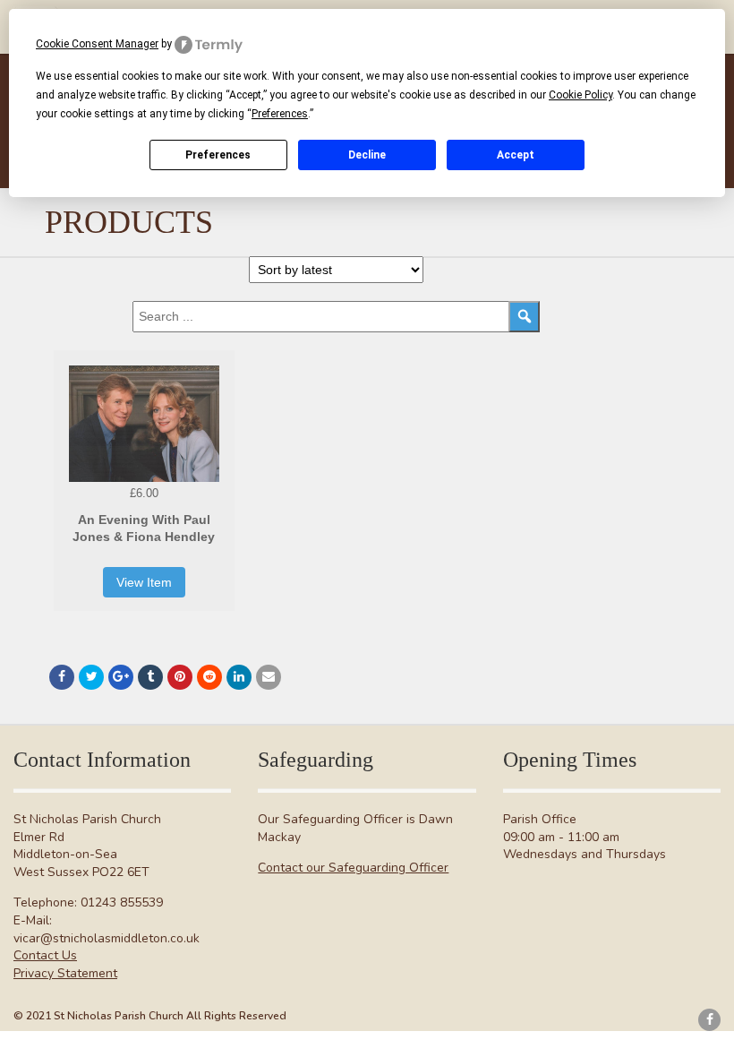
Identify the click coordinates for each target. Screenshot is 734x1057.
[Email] (268, 677)
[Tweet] (91, 677)
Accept (515, 155)
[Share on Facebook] (61, 677)
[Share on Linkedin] (239, 677)
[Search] (524, 316)
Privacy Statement (65, 973)
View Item (144, 582)
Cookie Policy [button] (580, 95)
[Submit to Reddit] (209, 677)
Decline (367, 155)
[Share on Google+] (120, 677)
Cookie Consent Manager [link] (97, 44)
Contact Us (45, 955)
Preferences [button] (280, 113)
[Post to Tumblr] (150, 677)
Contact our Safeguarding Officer (353, 867)
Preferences (218, 155)
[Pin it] (179, 677)
